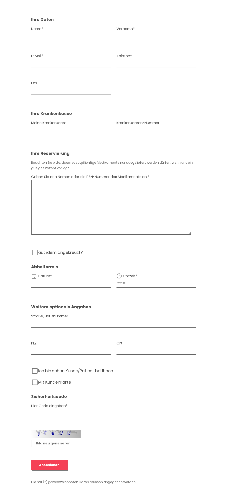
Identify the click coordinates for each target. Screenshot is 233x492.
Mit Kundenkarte (54, 382)
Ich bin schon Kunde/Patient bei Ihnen (75, 371)
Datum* (45, 276)
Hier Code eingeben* (49, 405)
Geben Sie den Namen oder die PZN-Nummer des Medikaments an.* (90, 176)
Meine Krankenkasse (48, 122)
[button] (53, 443)
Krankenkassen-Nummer (138, 122)
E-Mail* (37, 56)
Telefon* (124, 56)
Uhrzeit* (130, 276)
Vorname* (125, 28)
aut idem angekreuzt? (60, 252)
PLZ (34, 343)
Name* (37, 28)
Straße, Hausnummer (49, 316)
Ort (119, 343)
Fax (34, 83)
